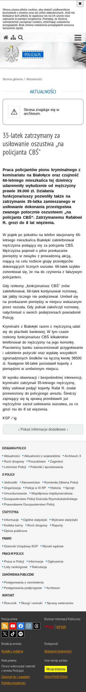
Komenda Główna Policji (61, 482)
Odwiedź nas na (12, 625)
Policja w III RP (35, 488)
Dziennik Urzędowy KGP (21, 546)
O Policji (8, 474)
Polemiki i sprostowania (46, 467)
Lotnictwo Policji (15, 467)
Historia (55, 488)
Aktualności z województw (42, 456)
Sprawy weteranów (60, 603)
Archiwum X (73, 456)
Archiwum (53, 588)
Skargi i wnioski (31, 603)
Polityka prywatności (13, 683)
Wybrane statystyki (64, 520)
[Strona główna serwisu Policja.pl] (6, 37)
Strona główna (13, 79)
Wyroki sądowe (53, 546)
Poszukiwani (37, 461)
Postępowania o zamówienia (24, 582)
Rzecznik (10, 603)
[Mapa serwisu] (13, 37)
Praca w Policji (13, 553)
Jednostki (10, 482)
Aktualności (34, 79)
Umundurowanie (15, 493)
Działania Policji (14, 448)
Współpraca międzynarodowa (52, 493)
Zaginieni (56, 461)
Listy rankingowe (15, 567)
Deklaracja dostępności (58, 651)
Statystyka (10, 512)
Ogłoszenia (55, 561)
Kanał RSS (4, 625)
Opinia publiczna (15, 531)
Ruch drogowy (14, 461)
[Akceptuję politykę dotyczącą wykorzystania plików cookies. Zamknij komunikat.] (80, 3)
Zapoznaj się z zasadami (15, 676)
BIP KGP (61, 627)
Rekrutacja (39, 567)
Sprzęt (69, 488)
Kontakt (8, 595)
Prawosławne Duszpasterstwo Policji (29, 504)
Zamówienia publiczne (18, 574)
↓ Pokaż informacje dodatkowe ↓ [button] (43, 429)
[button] (78, 38)
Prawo (6, 538)
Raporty (57, 525)
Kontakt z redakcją (12, 651)
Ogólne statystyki (35, 520)
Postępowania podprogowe (23, 588)
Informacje (11, 520)
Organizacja (12, 488)
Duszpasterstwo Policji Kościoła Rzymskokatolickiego (41, 499)
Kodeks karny (13, 525)
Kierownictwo (31, 482)
